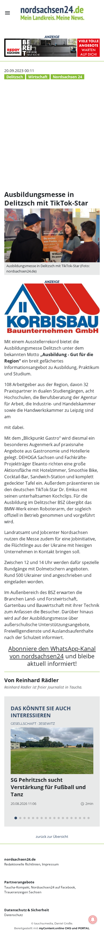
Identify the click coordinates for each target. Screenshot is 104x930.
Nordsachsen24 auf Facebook (53, 887)
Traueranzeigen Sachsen (22, 892)
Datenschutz (13, 915)
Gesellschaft (24, 724)
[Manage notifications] (93, 919)
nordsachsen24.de (20, 859)
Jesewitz (47, 724)
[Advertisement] (52, 135)
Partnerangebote (19, 882)
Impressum (50, 864)
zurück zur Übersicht (52, 836)
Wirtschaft (37, 76)
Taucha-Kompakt (16, 887)
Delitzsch (14, 76)
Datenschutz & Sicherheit (26, 909)
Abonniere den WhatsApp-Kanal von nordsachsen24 (52, 652)
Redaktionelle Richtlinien (22, 864)
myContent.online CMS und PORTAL (64, 928)
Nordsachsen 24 (67, 76)
